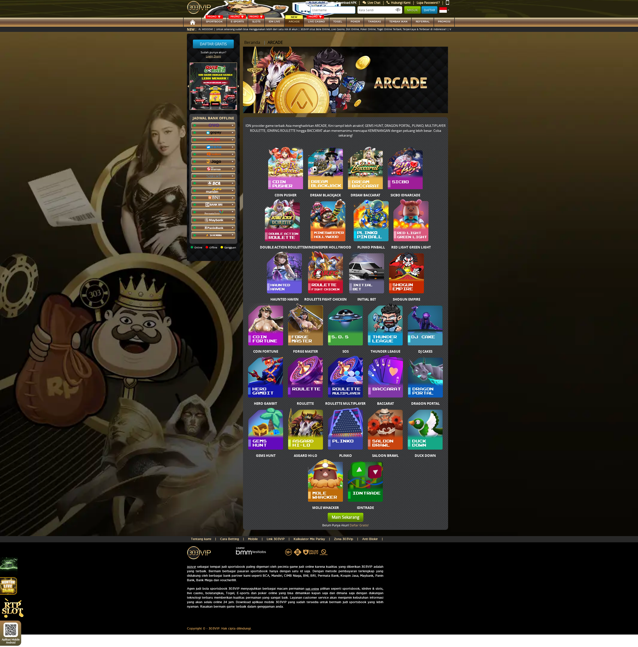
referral (423, 21)
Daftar (429, 10)
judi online (312, 588)
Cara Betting (229, 539)
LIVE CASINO (316, 20)
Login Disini (213, 56)
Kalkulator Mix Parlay (309, 539)
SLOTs (254, 20)
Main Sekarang (345, 517)
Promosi (444, 21)
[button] (444, 10)
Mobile (253, 539)
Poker (355, 21)
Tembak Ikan (398, 21)
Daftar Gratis (213, 43)
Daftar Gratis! (359, 525)
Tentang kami (201, 539)
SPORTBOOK (214, 20)
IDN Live (274, 21)
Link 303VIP (276, 539)
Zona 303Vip (343, 539)
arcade (294, 20)
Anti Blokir (370, 539)
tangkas (374, 21)
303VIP (191, 567)
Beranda (252, 42)
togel (337, 21)
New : (191, 29)
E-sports (237, 20)
